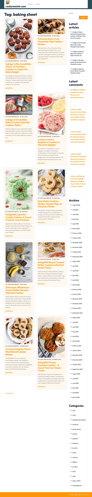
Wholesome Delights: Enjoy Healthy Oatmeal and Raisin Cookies (78, 183)
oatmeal (74, 457)
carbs (74, 415)
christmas (75, 424)
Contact (38, 4)
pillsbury (74, 462)
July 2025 (75, 266)
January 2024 (76, 350)
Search (71, 13)
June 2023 (75, 383)
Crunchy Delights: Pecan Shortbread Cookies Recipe (18, 352)
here (71, 90)
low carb (74, 448)
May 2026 (75, 219)
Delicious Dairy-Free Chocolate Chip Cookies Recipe (50, 41)
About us (30, 4)
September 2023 (77, 369)
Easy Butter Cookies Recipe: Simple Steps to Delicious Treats (50, 204)
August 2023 (76, 374)
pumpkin (75, 467)
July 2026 (75, 210)
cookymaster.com (16, 6)
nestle (74, 452)
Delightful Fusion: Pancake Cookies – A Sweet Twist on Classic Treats (49, 366)
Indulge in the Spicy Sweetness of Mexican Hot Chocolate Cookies (78, 62)
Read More (9, 88)
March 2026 (76, 228)
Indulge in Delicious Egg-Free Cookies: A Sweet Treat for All (77, 53)
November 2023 (77, 360)
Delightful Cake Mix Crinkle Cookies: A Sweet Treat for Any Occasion (18, 217)
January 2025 (76, 294)
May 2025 (75, 275)
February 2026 (76, 233)
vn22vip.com (74, 109)
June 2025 (75, 271)
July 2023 (75, 378)
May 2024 (75, 332)
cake (73, 410)
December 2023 (77, 355)
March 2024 (76, 341)
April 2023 (75, 392)
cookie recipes (76, 429)
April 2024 (75, 336)
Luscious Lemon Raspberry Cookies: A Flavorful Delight (49, 142)
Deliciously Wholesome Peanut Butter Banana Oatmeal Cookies (17, 290)
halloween (75, 443)
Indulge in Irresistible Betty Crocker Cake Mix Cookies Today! (18, 122)
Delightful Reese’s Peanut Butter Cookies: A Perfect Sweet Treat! (51, 265)
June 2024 (75, 327)
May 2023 (75, 388)
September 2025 (77, 257)
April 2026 (75, 224)
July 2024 (75, 322)
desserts (74, 434)
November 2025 (77, 247)
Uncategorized (76, 485)
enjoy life (75, 438)
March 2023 (76, 397)
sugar (74, 476)
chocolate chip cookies (79, 420)
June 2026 (75, 214)
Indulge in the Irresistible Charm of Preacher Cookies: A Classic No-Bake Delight (18, 68)
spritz (74, 471)
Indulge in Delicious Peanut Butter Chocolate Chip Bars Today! (77, 71)
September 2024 (77, 313)
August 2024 (76, 317)
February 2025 (76, 289)
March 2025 (76, 285)
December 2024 (77, 299)
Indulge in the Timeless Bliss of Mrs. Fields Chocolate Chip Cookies (78, 45)
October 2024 (76, 308)
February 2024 (76, 346)
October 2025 (76, 252)
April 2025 (75, 280)
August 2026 (76, 205)
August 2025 (76, 261)
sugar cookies (76, 481)
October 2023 (76, 364)
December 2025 (77, 242)
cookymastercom (13, 61)
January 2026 (76, 238)
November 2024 (77, 303)
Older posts (9, 393)
